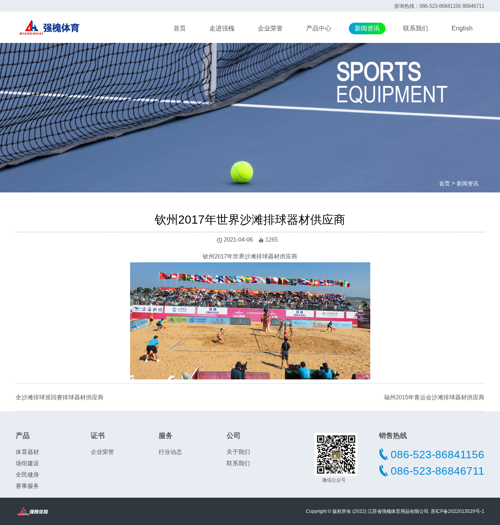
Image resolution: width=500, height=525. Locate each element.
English (462, 28)
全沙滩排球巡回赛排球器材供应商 (60, 397)
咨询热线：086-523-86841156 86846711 (439, 6)
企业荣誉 (270, 28)
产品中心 (318, 28)
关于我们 (238, 451)
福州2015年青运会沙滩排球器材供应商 (434, 397)
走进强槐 (221, 28)
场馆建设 (27, 463)
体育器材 (27, 451)
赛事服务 (27, 485)
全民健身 (27, 474)
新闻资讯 (367, 28)
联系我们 (415, 28)
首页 (179, 28)
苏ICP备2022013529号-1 (457, 511)
